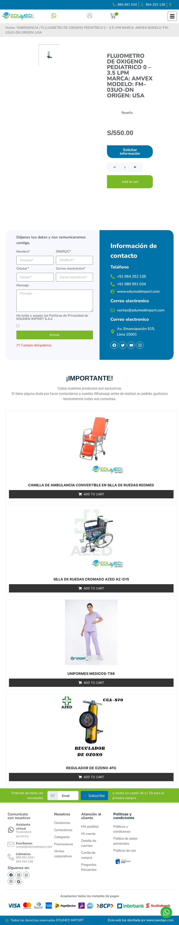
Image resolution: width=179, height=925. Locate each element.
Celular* (22, 269)
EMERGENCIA (27, 28)
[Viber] (11, 881)
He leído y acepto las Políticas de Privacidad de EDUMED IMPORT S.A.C (52, 317)
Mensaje (22, 285)
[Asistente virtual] (11, 830)
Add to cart (130, 182)
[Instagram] (18, 875)
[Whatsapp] (26, 875)
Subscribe (96, 795)
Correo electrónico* (71, 269)
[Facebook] (11, 875)
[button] (113, 16)
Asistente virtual (23, 826)
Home (10, 28)
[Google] (18, 881)
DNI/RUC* (63, 252)
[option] (49, 55)
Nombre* (23, 252)
